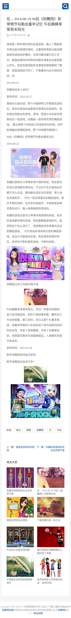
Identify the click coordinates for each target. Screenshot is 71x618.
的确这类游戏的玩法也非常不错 (19, 492)
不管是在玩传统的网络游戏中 (19, 581)
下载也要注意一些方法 (48, 520)
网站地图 (38, 613)
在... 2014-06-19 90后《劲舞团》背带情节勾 (50, 492)
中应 (59, 430)
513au (63, 606)
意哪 (28, 430)
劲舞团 (39, 430)
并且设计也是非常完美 (18, 550)
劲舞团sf (62, 610)
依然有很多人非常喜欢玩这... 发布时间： (50, 581)
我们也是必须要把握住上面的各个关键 (50, 551)
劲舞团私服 (8, 610)
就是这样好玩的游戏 (17, 520)
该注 (18, 430)
